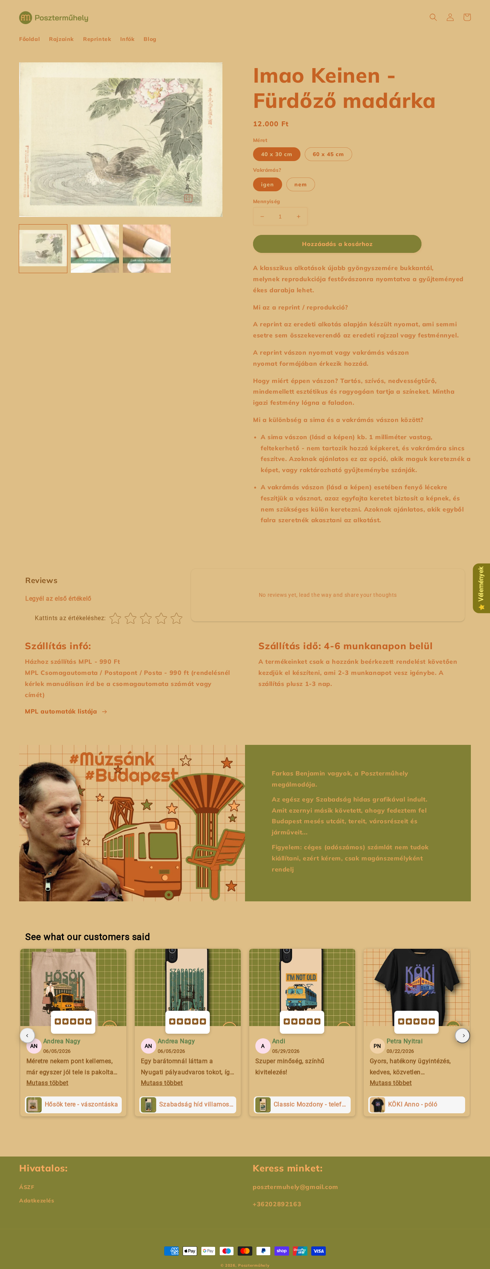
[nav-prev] (27, 1035)
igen (267, 184)
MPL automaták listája (61, 711)
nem (300, 184)
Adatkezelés (36, 1200)
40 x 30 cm (276, 154)
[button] (433, 17)
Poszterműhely (254, 1265)
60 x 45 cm (328, 154)
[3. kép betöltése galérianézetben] (147, 248)
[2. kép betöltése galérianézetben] (95, 248)
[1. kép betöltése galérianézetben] (43, 248)
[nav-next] (462, 1035)
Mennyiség (266, 201)
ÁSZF (26, 1187)
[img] (73, 1022)
